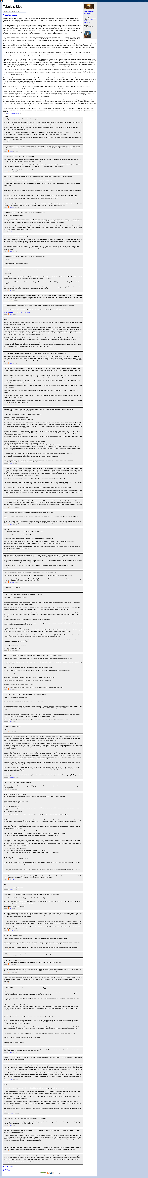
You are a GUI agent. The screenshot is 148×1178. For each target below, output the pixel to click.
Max (10, 908)
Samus (11, 171)
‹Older (9, 1171)
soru (10, 721)
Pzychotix (11, 930)
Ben (10, 731)
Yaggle (11, 1079)
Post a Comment (7, 1166)
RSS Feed (87, 23)
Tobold (8, 113)
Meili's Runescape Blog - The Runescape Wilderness (17, 312)
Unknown (11, 1113)
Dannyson (11, 300)
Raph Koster (12, 879)
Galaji (11, 463)
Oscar (11, 889)
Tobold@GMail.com (89, 14)
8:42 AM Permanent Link (15, 113)
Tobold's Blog (13, 6)
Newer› (5, 1171)
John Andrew (12, 582)
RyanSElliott (12, 495)
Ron (10, 1162)
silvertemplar (12, 207)
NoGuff (11, 348)
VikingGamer (12, 777)
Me (10, 1125)
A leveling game (87, 28)
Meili (10, 314)
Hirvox (11, 964)
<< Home (5, 1169)
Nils (10, 141)
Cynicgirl (11, 151)
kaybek (11, 955)
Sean (10, 972)
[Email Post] (20, 113)
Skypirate (11, 589)
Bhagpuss (11, 231)
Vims (10, 689)
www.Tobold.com (89, 11)
